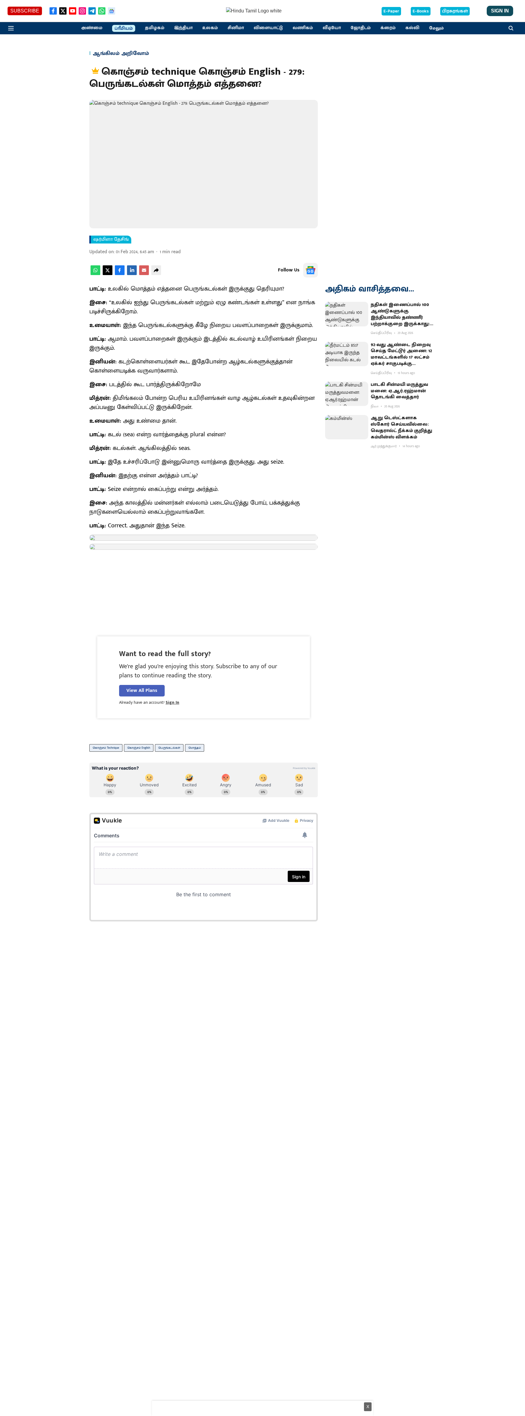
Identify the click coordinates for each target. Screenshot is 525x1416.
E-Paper (391, 11)
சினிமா (236, 28)
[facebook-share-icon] (120, 274)
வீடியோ (332, 28)
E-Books (421, 11)
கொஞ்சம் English (138, 747)
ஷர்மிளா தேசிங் (111, 239)
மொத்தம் (194, 747)
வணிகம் (303, 28)
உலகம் (210, 28)
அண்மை (91, 28)
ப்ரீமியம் (124, 29)
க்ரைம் (388, 28)
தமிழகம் (154, 28)
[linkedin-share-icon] (132, 274)
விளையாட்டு (268, 28)
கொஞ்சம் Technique (106, 747)
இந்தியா (183, 28)
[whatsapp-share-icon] (95, 274)
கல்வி (412, 28)
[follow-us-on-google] (310, 270)
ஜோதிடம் (361, 28)
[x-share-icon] (107, 274)
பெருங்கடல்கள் (169, 747)
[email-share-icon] (144, 274)
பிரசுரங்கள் (455, 11)
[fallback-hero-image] (346, 314)
